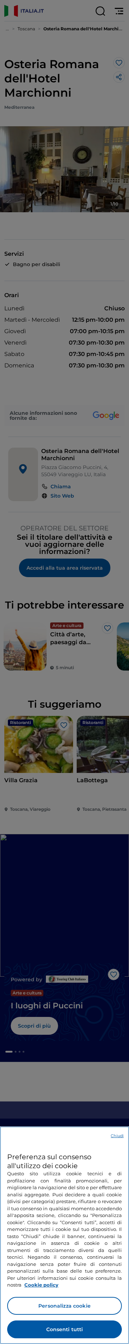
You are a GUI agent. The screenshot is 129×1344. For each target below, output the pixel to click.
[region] (64, 1235)
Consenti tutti (64, 1329)
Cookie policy (41, 1285)
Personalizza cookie (64, 1306)
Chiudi (117, 1135)
